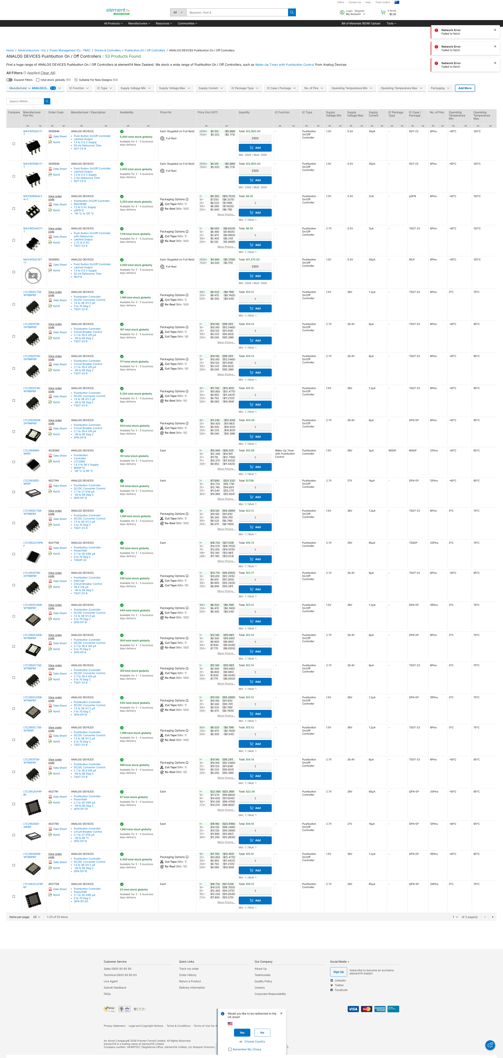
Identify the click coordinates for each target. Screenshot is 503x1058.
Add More (465, 88)
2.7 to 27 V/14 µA (84, 491)
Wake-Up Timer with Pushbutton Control (284, 64)
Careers (260, 987)
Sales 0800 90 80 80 (117, 968)
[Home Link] (118, 12)
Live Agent (111, 981)
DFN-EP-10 (80, 622)
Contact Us (355, 2)
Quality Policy (263, 981)
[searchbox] (237, 12)
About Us (261, 968)
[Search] (292, 12)
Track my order (189, 968)
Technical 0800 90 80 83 (120, 975)
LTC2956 (79, 461)
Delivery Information (192, 987)
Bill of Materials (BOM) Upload (361, 23)
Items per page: (19, 917)
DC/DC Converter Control (89, 299)
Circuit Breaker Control (88, 331)
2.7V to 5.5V (81, 242)
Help (368, 2)
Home (10, 50)
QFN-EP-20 (81, 808)
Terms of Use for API (206, 1025)
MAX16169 (80, 204)
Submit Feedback (115, 987)
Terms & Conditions (178, 1025)
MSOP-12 (79, 467)
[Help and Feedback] (490, 1045)
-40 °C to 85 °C (83, 470)
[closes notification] (495, 13)
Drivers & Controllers (108, 50)
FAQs (107, 993)
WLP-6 (78, 276)
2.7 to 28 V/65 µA (84, 553)
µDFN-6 (79, 210)
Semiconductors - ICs (32, 50)
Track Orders (382, 2)
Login (349, 10)
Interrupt (79, 580)
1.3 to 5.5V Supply (85, 207)
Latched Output (83, 139)
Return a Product (190, 981)
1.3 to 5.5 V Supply (85, 142)
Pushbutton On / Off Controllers (145, 50)
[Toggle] (9, 79)
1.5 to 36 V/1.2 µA (84, 302)
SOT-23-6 (80, 148)
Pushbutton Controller (87, 296)
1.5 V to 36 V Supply (86, 464)
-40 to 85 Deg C (84, 338)
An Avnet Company (115, 1040)
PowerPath (80, 550)
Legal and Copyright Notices (146, 1025)
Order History (187, 975)
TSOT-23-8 (80, 309)
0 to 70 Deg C (82, 306)
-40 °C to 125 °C (84, 213)
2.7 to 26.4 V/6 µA (85, 335)
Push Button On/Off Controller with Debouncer (92, 235)
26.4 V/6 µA (81, 586)
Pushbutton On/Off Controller (92, 200)
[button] (113, 23)
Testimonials (262, 975)
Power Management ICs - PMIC (70, 50)
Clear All (47, 73)
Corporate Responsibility (270, 993)
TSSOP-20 (80, 560)
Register (360, 10)
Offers (340, 2)
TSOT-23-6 (80, 245)
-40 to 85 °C (81, 837)
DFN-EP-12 (80, 497)
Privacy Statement (114, 1025)
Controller (80, 458)
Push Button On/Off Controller (92, 135)
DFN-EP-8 (80, 437)
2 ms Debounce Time (87, 177)
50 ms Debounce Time (87, 145)
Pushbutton (81, 455)
